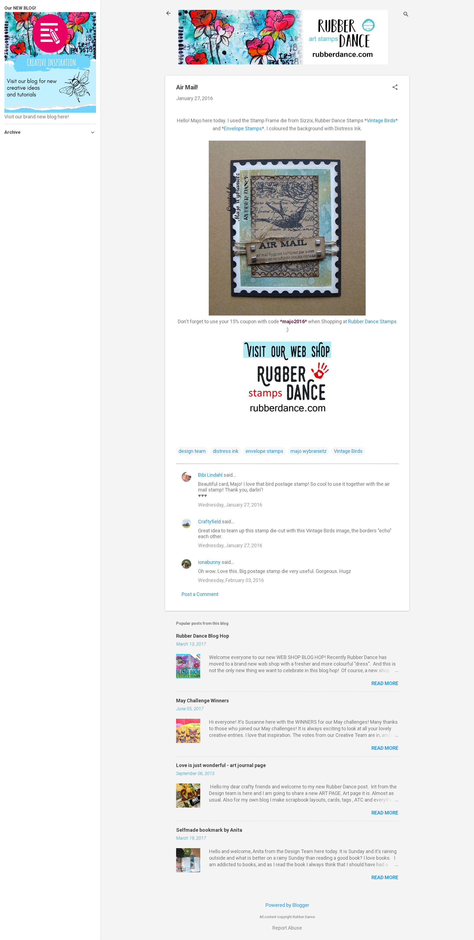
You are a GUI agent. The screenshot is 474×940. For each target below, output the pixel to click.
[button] (395, 88)
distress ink (225, 451)
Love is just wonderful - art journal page (221, 765)
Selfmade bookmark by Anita (209, 830)
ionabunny (209, 562)
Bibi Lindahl (210, 475)
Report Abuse (287, 928)
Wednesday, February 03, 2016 (231, 580)
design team (192, 451)
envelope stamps (264, 451)
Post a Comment (200, 594)
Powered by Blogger (287, 905)
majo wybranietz (308, 451)
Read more (384, 683)
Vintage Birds (381, 120)
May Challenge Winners (202, 700)
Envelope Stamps (243, 128)
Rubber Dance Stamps (372, 321)
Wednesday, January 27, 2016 (230, 505)
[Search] (406, 15)
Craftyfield (209, 521)
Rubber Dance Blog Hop (202, 636)
